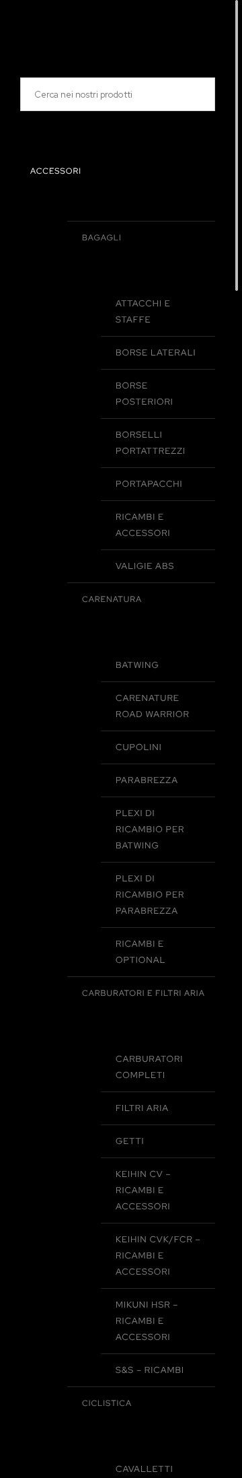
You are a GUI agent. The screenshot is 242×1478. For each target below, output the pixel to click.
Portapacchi (149, 484)
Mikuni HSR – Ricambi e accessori (147, 1321)
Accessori (55, 171)
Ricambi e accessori (143, 525)
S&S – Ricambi (150, 1370)
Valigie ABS (145, 566)
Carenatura (112, 599)
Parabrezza (147, 780)
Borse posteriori (144, 393)
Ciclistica (107, 1403)
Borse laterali (156, 352)
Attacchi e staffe (143, 311)
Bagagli (102, 237)
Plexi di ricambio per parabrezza (150, 894)
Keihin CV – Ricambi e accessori (143, 1190)
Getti (130, 1141)
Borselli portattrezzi (151, 443)
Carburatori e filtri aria (143, 993)
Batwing (137, 665)
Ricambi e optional (140, 952)
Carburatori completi (149, 1067)
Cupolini (139, 747)
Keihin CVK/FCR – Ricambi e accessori (158, 1255)
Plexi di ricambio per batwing (150, 829)
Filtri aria (142, 1108)
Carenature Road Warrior (153, 706)
